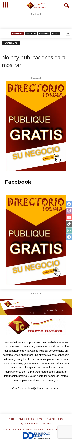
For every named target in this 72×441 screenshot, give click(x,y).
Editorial (44, 33)
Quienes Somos (29, 423)
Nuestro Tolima (55, 418)
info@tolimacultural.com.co (44, 388)
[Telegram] (31, 396)
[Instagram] (22, 396)
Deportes (31, 33)
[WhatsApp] (50, 396)
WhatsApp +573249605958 (57, 310)
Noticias (47, 423)
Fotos (55, 33)
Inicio (11, 418)
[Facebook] (13, 396)
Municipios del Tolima (30, 418)
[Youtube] (59, 396)
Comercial (17, 33)
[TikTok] (41, 396)
